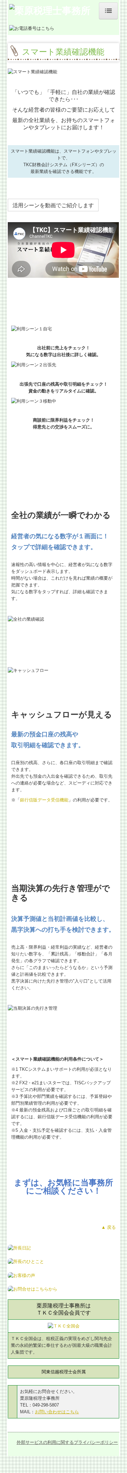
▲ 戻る (108, 1227)
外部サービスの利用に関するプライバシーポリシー (67, 1442)
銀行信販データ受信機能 (44, 799)
